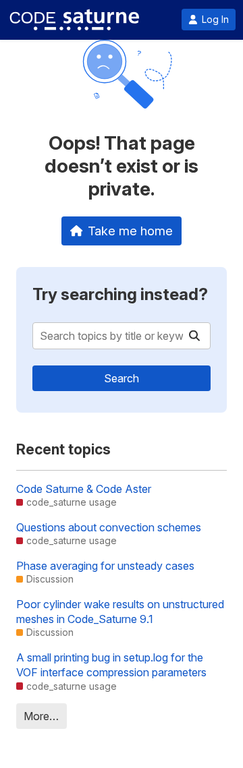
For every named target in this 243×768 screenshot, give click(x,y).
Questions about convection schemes (108, 527)
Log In (215, 19)
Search (121, 378)
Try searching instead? (120, 294)
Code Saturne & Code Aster (83, 489)
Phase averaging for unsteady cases (105, 565)
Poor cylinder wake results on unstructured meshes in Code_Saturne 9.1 (120, 611)
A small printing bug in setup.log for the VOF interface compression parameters (111, 665)
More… (41, 716)
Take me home (130, 230)
